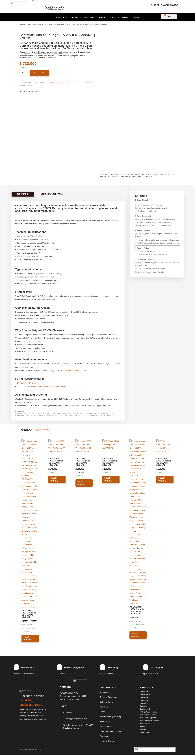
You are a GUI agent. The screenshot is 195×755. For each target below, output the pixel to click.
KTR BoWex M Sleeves (149, 721)
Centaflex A (40, 25)
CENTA (29, 86)
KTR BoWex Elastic (148, 715)
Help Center (105, 722)
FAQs (136, 17)
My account (105, 692)
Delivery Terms (106, 702)
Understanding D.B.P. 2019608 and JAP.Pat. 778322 (64, 370)
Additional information (52, 194)
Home (22, 25)
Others (101, 17)
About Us (114, 17)
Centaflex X (145, 700)
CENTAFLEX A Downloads (27, 383)
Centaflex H (145, 694)
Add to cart (39, 73)
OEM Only (112, 667)
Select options (27, 638)
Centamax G (145, 709)
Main (58, 17)
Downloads (104, 736)
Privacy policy (106, 726)
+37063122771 (70, 712)
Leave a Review (107, 741)
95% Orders (27, 667)
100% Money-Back (74, 667)
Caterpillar (145, 732)
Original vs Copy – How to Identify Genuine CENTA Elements (41, 386)
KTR (65, 17)
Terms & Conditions (108, 697)
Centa (75, 17)
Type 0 (51, 25)
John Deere (89, 17)
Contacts (126, 17)
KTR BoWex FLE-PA (148, 712)
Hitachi (143, 729)
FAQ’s (102, 712)
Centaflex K (145, 697)
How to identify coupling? (111, 717)
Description (23, 194)
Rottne (143, 727)
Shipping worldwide (164, 5)
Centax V (144, 703)
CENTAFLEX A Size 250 (75, 83)
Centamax (144, 706)
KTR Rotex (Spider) (148, 718)
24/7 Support (157, 667)
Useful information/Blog (110, 731)
